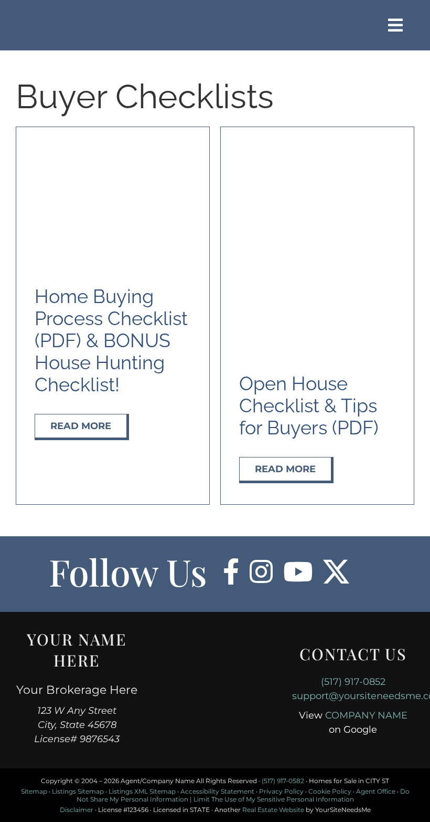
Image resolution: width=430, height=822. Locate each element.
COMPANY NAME (366, 715)
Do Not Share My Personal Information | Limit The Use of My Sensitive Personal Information (243, 795)
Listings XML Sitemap (142, 791)
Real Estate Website (273, 810)
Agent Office (375, 791)
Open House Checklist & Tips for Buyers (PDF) (309, 405)
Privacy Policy (281, 791)
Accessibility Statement (217, 791)
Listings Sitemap (78, 791)
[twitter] (336, 571)
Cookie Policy (329, 791)
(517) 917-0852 (353, 682)
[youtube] (298, 571)
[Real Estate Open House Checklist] (317, 144)
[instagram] (261, 571)
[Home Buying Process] (112, 144)
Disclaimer (76, 810)
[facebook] (231, 571)
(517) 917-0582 (283, 781)
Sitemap (34, 791)
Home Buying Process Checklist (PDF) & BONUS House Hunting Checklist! (111, 340)
